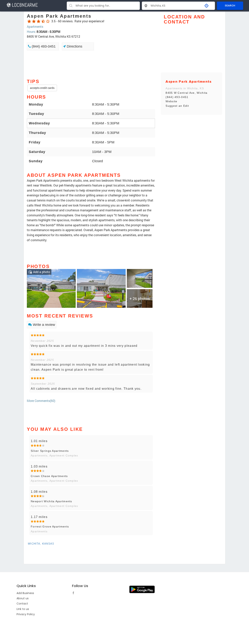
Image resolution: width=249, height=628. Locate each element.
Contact (22, 603)
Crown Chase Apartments (49, 476)
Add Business (25, 593)
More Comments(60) (41, 401)
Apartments (35, 26)
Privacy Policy (26, 614)
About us (23, 598)
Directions (74, 46)
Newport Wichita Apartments (51, 501)
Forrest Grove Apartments (50, 526)
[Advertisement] (91, 64)
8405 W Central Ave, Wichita (186, 92)
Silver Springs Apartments (50, 450)
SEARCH (230, 5)
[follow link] (74, 593)
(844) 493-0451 (43, 46)
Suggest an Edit (177, 105)
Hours (31, 31)
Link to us (23, 609)
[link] (51, 288)
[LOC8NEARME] (22, 5)
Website (171, 101)
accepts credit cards (42, 88)
